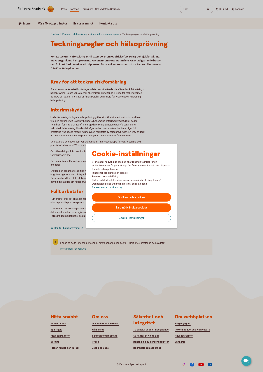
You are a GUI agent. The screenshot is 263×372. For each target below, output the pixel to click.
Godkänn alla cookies (131, 197)
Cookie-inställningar (131, 218)
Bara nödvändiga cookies (131, 207)
